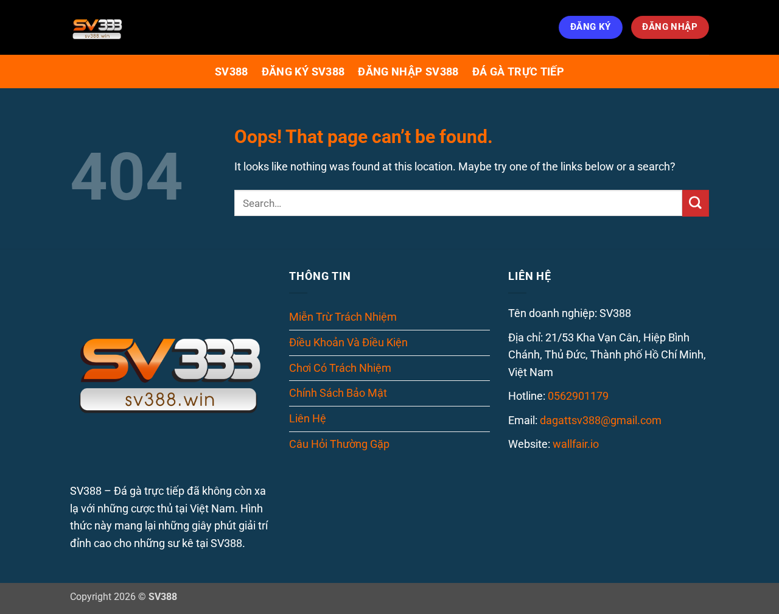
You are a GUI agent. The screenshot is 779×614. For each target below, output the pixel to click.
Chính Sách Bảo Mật (338, 392)
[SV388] (131, 27)
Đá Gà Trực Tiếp (518, 71)
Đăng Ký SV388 (303, 71)
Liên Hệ (307, 418)
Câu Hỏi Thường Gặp (339, 444)
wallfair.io (576, 444)
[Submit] (695, 203)
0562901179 (578, 395)
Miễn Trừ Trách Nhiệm (343, 316)
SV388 (231, 71)
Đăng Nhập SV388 (408, 71)
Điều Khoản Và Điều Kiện (348, 342)
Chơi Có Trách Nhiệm (340, 367)
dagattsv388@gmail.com (601, 420)
